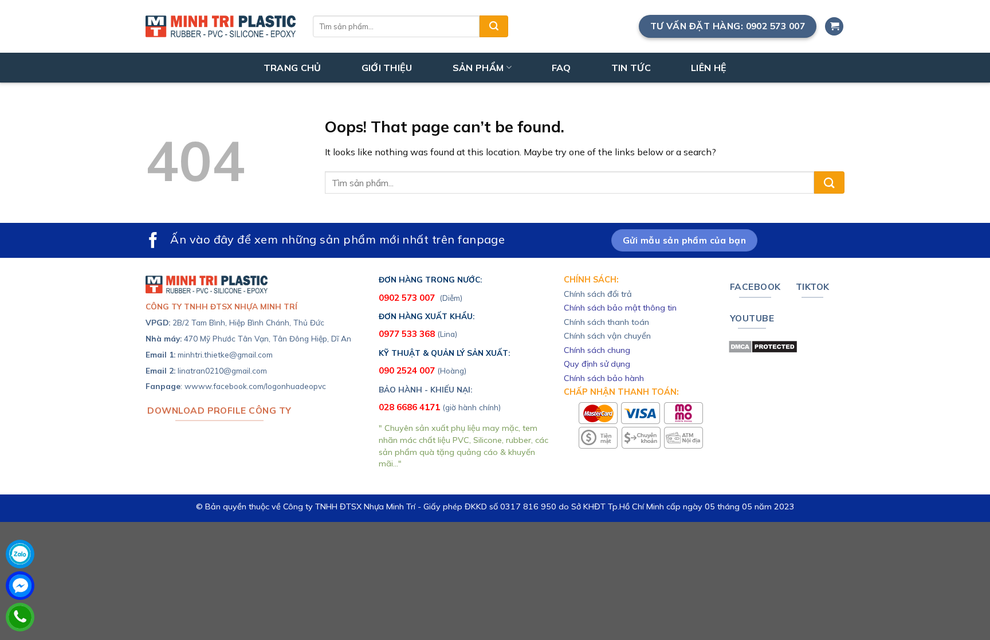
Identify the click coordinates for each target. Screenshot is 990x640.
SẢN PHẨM (478, 67)
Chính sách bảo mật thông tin (620, 308)
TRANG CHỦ (292, 67)
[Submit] (494, 26)
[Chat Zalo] (20, 554)
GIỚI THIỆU (387, 67)
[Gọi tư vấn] (20, 617)
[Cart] (834, 26)
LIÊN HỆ (708, 67)
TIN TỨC (631, 67)
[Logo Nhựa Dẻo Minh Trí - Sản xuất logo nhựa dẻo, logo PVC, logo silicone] (221, 26)
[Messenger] (20, 585)
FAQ (561, 67)
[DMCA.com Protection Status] (763, 345)
